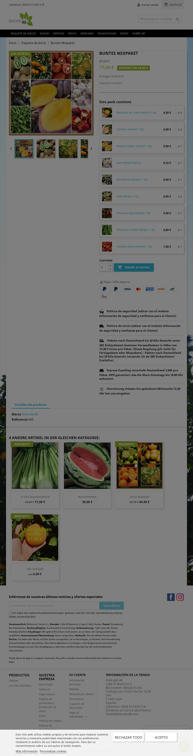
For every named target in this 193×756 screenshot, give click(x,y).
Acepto (161, 737)
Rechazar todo (128, 737)
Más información (27, 751)
